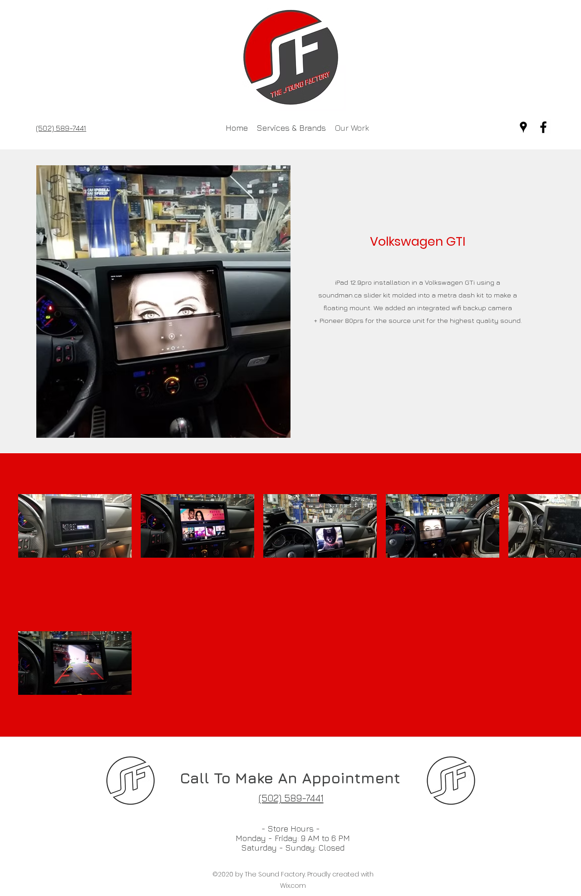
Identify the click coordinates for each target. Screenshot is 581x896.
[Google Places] (523, 127)
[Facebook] (543, 127)
